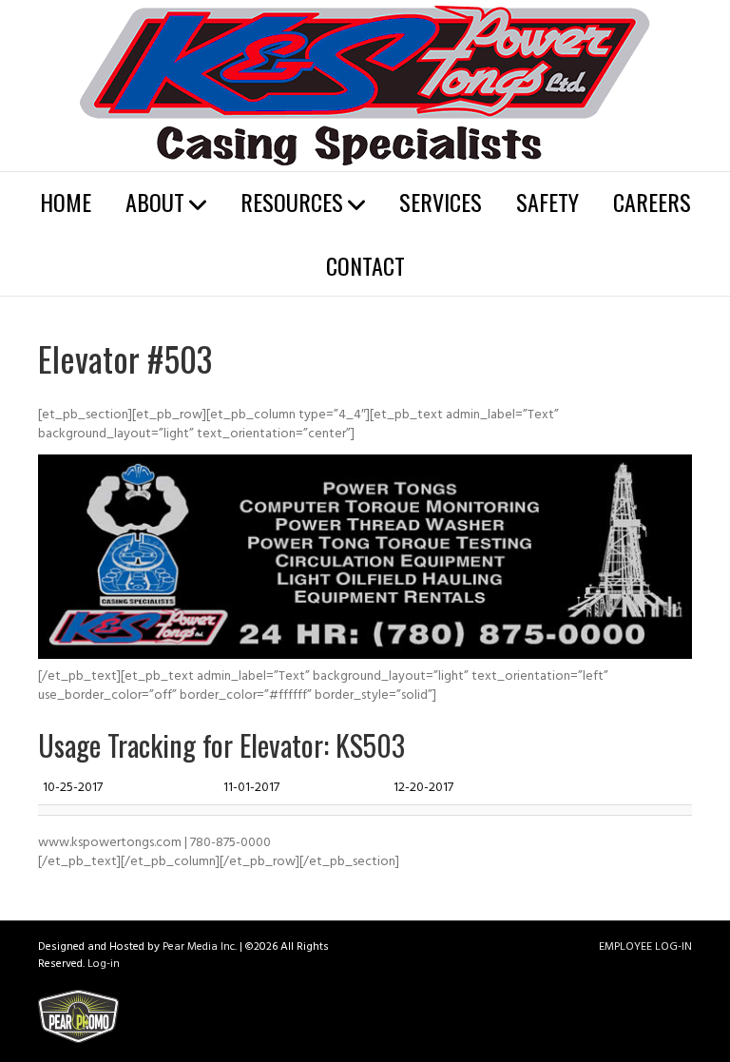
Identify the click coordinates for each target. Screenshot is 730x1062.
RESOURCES (291, 201)
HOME (65, 201)
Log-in (103, 965)
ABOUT (154, 201)
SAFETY (547, 201)
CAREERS (652, 201)
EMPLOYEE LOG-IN (645, 947)
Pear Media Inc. (200, 947)
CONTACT (365, 265)
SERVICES (440, 201)
